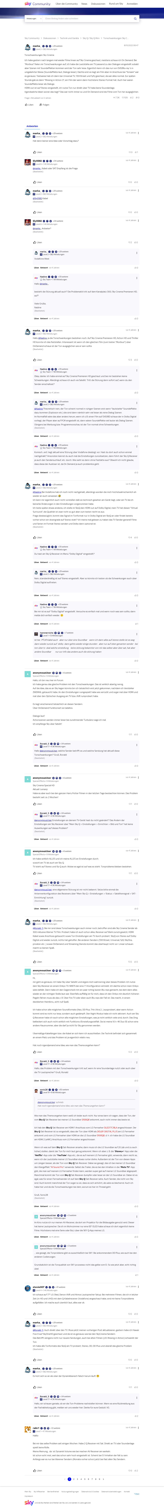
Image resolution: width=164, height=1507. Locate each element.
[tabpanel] (82, 805)
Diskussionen (98, 3)
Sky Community (32, 38)
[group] (116, 97)
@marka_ (37, 168)
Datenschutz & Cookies (90, 1492)
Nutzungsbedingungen (70, 1492)
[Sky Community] (39, 4)
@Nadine (42, 338)
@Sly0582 (37, 198)
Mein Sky (28, 1492)
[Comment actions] (138, 133)
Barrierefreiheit (53, 1492)
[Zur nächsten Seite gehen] (103, 1479)
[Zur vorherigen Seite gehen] (65, 1479)
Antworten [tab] (32, 126)
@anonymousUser (48, 751)
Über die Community (67, 3)
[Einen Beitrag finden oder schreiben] (135, 18)
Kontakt (127, 1492)
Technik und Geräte (69, 38)
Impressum (29, 1496)
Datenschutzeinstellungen (111, 1492)
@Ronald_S (38, 928)
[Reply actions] (137, 253)
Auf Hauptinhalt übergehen (12, 2)
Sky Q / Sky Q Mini (91, 38)
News (84, 3)
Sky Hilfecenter (39, 1492)
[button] (36, 267)
